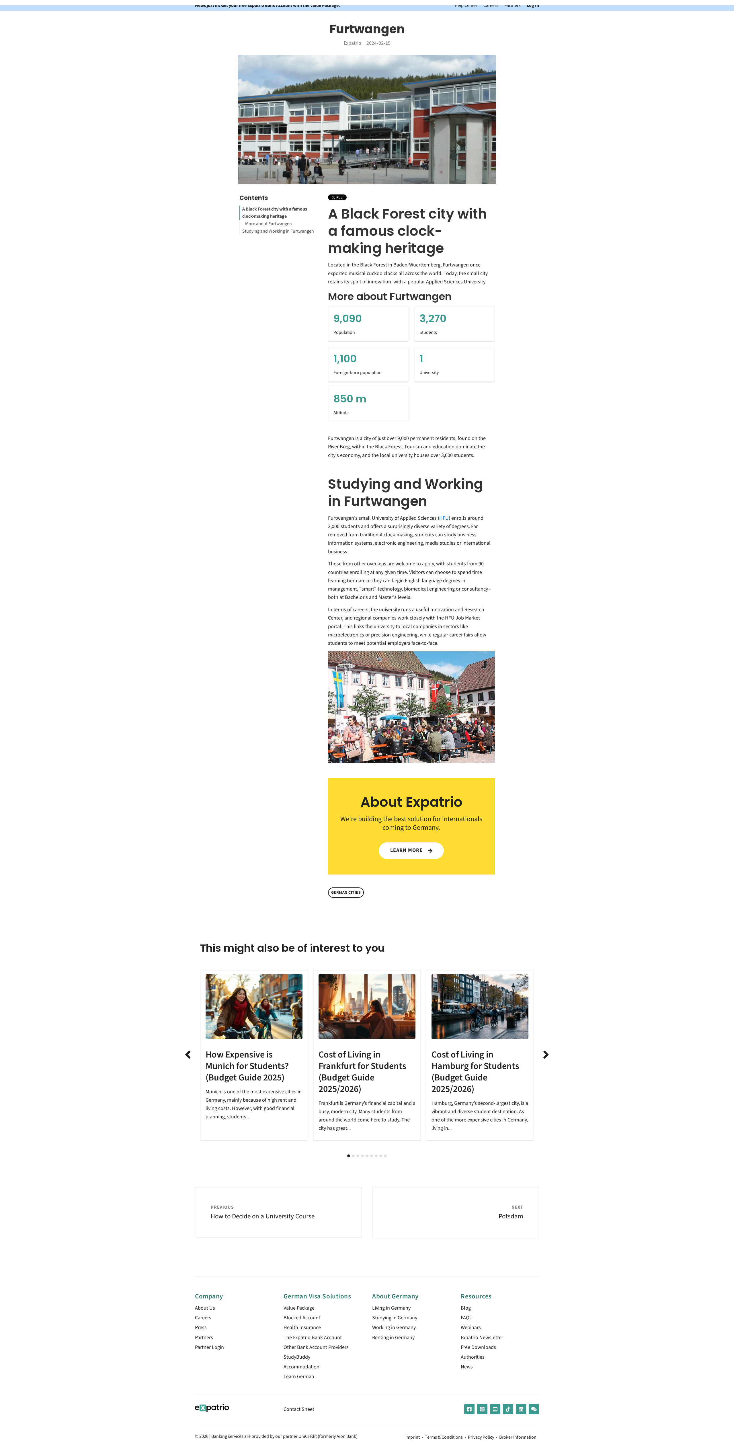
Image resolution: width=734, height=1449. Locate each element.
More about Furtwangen (268, 224)
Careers (490, 5)
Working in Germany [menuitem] (394, 1327)
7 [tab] (376, 1155)
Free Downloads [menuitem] (478, 1347)
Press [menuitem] (201, 1327)
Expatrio (352, 43)
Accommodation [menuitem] (301, 1366)
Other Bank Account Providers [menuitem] (316, 1347)
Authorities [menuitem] (473, 1357)
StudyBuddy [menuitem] (297, 1357)
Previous (188, 1054)
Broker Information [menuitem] (517, 1437)
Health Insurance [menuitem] (302, 1327)
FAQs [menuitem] (466, 1317)
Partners (512, 5)
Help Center (466, 5)
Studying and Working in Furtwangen (278, 231)
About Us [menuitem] (205, 1308)
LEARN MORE (407, 850)
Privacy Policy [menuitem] (481, 1437)
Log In (533, 5)
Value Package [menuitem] (299, 1308)
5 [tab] (367, 1155)
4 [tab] (362, 1155)
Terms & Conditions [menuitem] (444, 1437)
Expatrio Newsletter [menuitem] (482, 1337)
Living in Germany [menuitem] (391, 1308)
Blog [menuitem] (466, 1308)
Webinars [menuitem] (471, 1327)
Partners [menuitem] (204, 1337)
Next (546, 1054)
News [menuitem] (467, 1366)
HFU (444, 518)
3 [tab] (357, 1155)
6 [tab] (371, 1155)
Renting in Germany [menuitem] (393, 1337)
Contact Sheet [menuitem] (299, 1409)
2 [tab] (353, 1155)
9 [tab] (385, 1155)
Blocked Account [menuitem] (302, 1317)
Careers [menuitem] (203, 1317)
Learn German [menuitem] (299, 1376)
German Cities (346, 892)
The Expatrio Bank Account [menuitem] (313, 1337)
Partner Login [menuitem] (209, 1347)
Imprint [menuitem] (412, 1437)
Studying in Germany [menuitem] (394, 1317)
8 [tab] (380, 1155)
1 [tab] (348, 1155)
